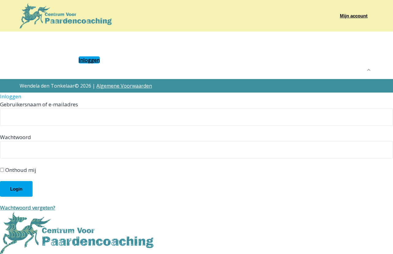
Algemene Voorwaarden (124, 85)
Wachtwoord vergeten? (27, 207)
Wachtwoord (15, 137)
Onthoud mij (20, 169)
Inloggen (89, 59)
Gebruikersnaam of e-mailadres (39, 104)
